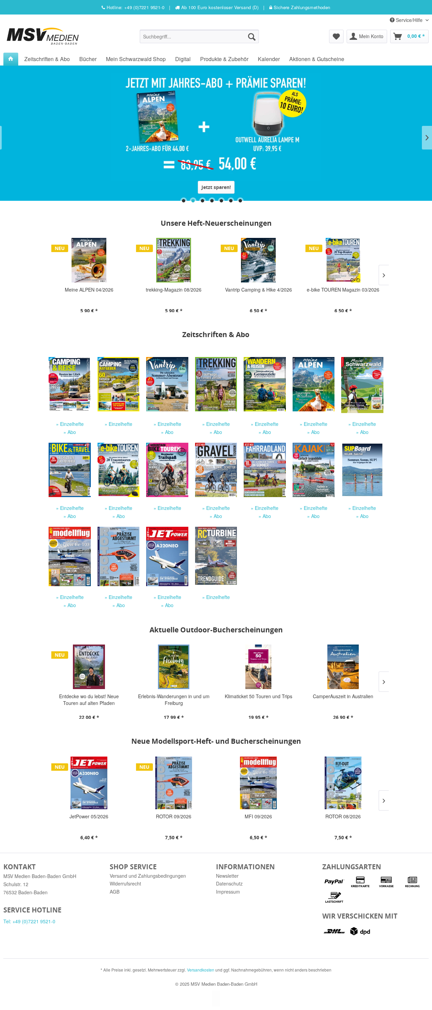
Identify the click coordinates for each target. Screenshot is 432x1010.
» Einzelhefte (70, 423)
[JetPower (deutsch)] (167, 556)
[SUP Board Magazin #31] (345, 260)
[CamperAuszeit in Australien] (259, 667)
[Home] (10, 59)
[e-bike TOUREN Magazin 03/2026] (260, 260)
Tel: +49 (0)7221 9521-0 (29, 921)
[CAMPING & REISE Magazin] (69, 384)
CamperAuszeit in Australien (259, 696)
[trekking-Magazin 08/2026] (91, 260)
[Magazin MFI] (69, 556)
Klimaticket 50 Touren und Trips (175, 696)
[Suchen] (252, 36)
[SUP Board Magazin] (362, 470)
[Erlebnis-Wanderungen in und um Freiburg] (90, 667)
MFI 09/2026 (174, 816)
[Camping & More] (167, 384)
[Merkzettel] (336, 36)
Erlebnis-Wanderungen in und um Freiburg (90, 699)
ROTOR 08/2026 (259, 816)
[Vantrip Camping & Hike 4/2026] (175, 260)
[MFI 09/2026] (174, 783)
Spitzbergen (344, 696)
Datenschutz (229, 883)
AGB (114, 891)
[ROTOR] (118, 556)
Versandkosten (200, 970)
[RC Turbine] (216, 556)
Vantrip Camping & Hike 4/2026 (175, 289)
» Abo (69, 432)
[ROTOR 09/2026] (89, 783)
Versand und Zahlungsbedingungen (148, 875)
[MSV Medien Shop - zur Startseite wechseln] (43, 36)
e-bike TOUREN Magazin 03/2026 (260, 289)
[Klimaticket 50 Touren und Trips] (174, 667)
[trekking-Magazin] (216, 384)
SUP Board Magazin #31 (345, 289)
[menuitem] (199, 36)
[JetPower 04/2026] (343, 783)
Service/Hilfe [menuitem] (409, 20)
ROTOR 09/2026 (89, 816)
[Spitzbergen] (344, 667)
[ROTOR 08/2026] (259, 783)
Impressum (228, 891)
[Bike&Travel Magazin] (69, 470)
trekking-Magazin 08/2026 (91, 289)
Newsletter (227, 875)
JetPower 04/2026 (343, 816)
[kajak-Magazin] (313, 470)
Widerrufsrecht (125, 883)
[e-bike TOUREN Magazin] (118, 470)
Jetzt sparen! (216, 187)
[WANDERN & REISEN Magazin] (265, 384)
